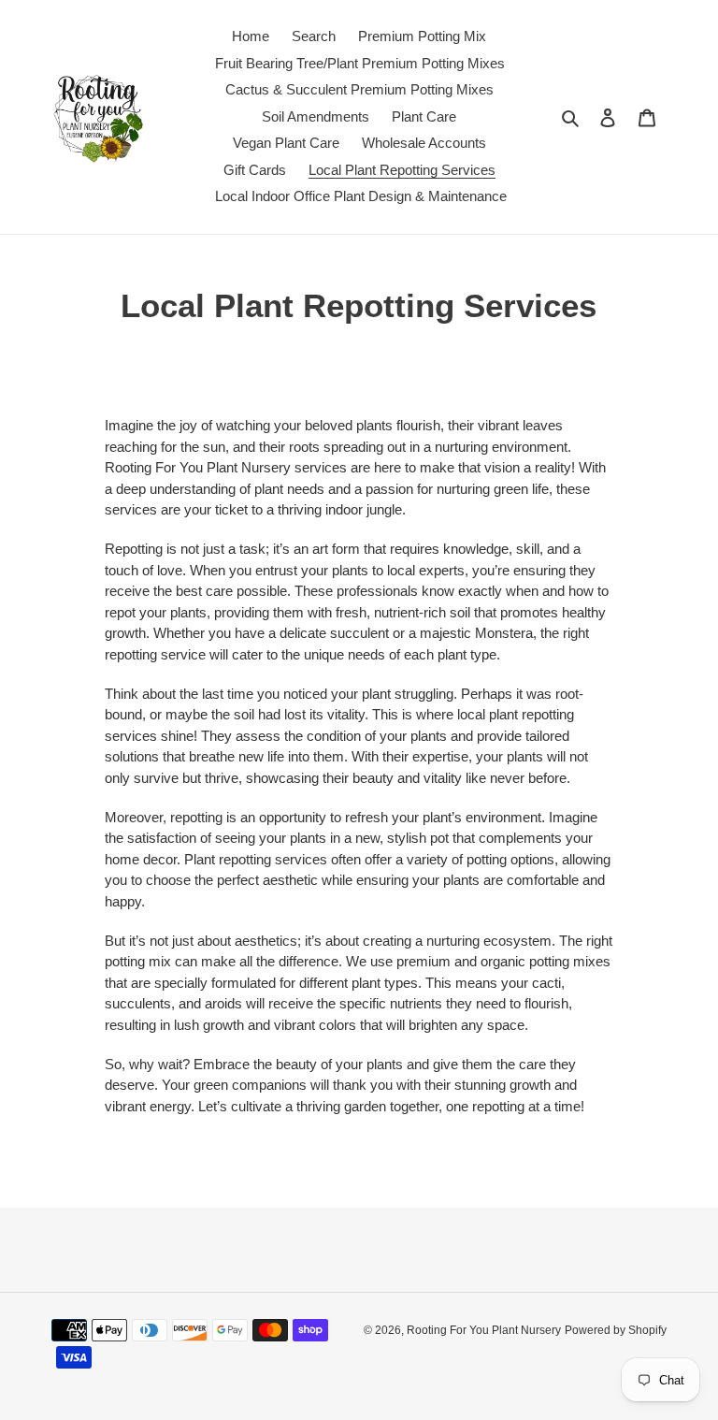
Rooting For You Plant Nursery (484, 1330)
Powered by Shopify (616, 1330)
